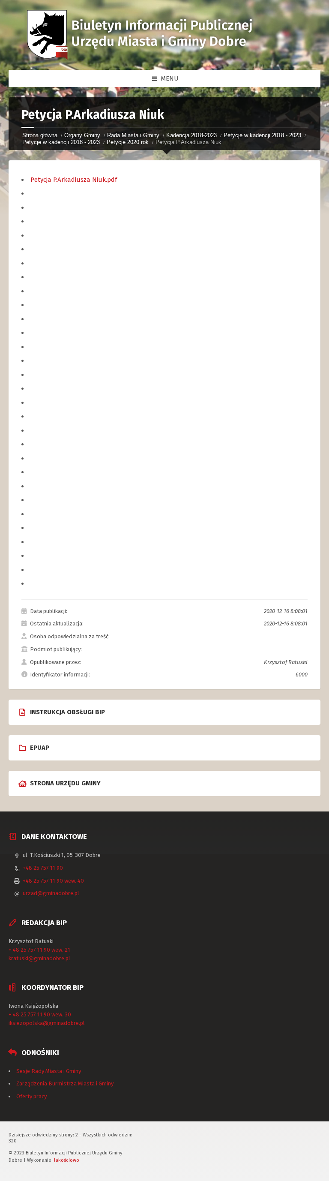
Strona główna (39, 135)
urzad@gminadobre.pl (51, 893)
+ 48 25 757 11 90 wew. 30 (40, 1014)
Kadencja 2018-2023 (191, 135)
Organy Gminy (82, 135)
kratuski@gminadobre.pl (39, 958)
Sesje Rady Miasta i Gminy (48, 1071)
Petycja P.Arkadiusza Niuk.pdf (73, 179)
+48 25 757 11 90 (43, 868)
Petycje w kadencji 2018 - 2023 (262, 135)
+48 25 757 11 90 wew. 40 (53, 880)
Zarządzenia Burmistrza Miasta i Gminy (65, 1083)
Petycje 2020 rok (128, 142)
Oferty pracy (31, 1096)
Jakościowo (66, 1160)
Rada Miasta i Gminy (133, 135)
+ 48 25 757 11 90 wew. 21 (39, 950)
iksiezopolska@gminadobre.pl (47, 1023)
